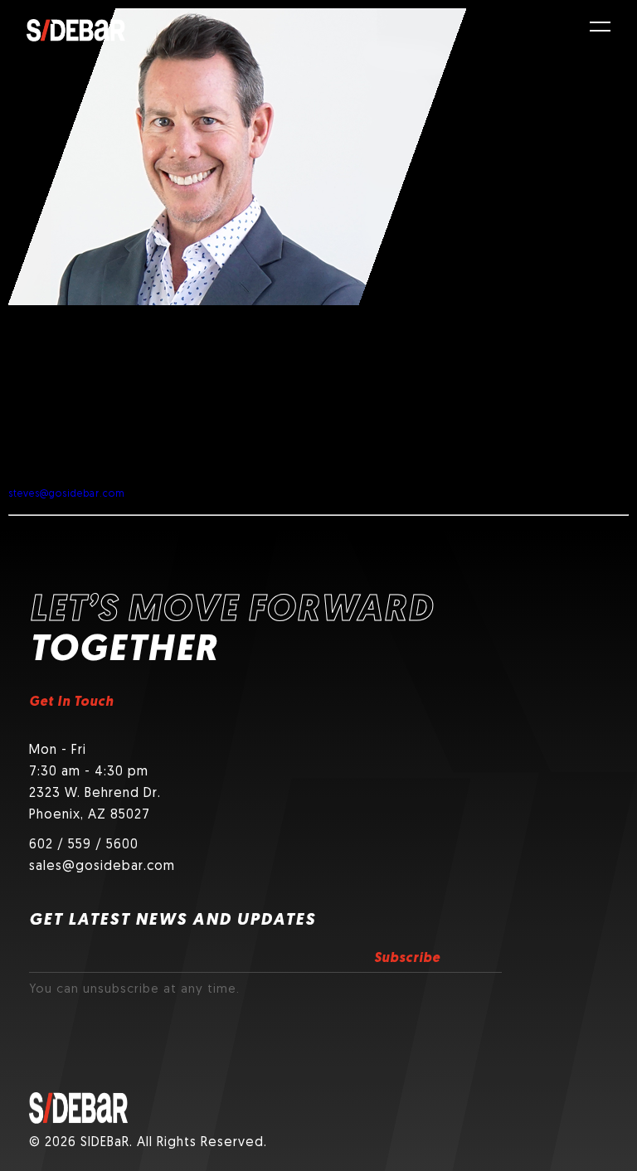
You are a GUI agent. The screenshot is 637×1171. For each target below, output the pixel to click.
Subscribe (407, 958)
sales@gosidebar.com (102, 866)
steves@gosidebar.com (66, 494)
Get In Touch (71, 702)
